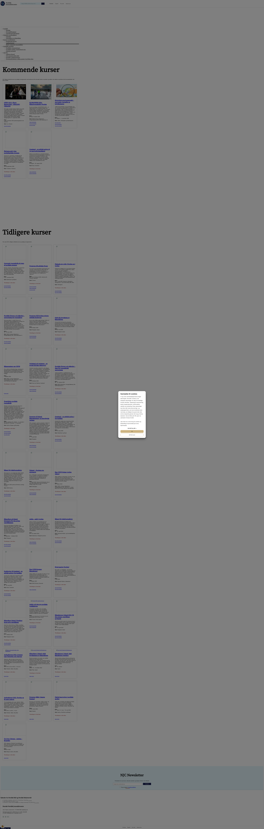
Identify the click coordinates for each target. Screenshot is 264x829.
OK (132, 431)
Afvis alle (132, 435)
